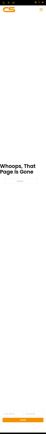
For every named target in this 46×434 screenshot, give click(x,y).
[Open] (41, 9)
